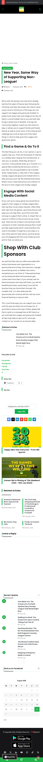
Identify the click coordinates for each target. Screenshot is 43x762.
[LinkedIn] (17, 419)
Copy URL (21, 411)
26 (16, 709)
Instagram (6, 363)
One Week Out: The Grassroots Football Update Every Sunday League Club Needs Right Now (28, 606)
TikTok (4, 366)
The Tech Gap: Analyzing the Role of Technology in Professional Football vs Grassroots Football (32, 506)
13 (21, 700)
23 (37, 704)
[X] (13, 419)
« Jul (4, 720)
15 (32, 700)
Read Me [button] (11, 757)
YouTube (5, 369)
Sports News (13, 63)
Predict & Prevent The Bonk (32, 523)
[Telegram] (34, 419)
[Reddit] (26, 419)
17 (6, 704)
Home (5, 63)
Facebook (6, 360)
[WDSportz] (21, 9)
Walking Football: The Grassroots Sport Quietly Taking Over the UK (28, 619)
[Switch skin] (40, 10)
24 (6, 709)
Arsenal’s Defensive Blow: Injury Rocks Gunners (12, 501)
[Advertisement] (21, 38)
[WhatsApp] (30, 419)
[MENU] (3, 10)
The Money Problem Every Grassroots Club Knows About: (28, 644)
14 (27, 700)
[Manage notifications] (38, 758)
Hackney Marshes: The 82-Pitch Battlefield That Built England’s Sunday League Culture (28, 632)
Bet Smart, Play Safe (10, 523)
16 (37, 700)
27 (21, 709)
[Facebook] (9, 419)
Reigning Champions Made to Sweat (26, 654)
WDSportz (6, 87)
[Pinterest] (21, 419)
